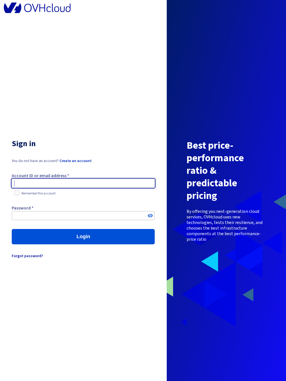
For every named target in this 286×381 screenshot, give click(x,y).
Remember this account (39, 193)
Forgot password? (27, 256)
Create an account (75, 161)
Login (83, 236)
